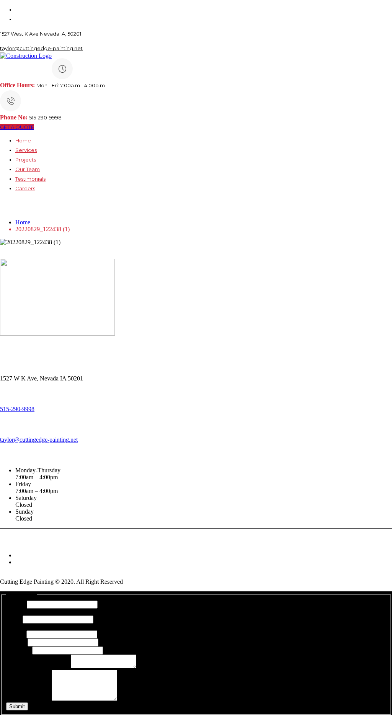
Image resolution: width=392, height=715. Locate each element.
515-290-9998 (17, 409)
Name (15, 604)
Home (23, 140)
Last (13, 619)
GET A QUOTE (17, 127)
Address (18, 650)
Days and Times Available (38, 666)
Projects (25, 160)
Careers (25, 188)
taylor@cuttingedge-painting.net (41, 48)
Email (15, 634)
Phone (16, 642)
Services (26, 150)
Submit (17, 706)
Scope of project (28, 698)
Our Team (27, 169)
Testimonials (30, 179)
